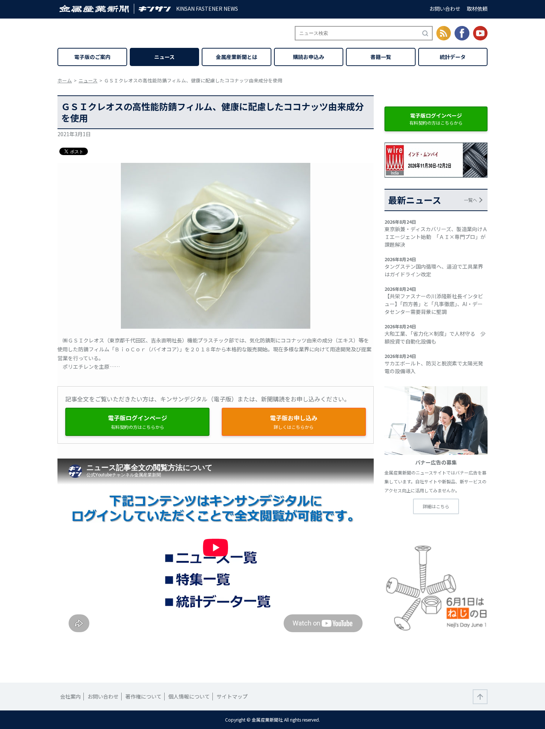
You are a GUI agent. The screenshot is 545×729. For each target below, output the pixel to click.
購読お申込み (308, 56)
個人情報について (189, 696)
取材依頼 (477, 8)
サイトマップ (232, 696)
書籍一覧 (380, 56)
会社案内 (70, 696)
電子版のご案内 (92, 56)
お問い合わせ (444, 8)
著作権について (143, 696)
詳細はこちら (436, 506)
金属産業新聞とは (236, 56)
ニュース (164, 56)
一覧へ (470, 200)
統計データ (453, 56)
